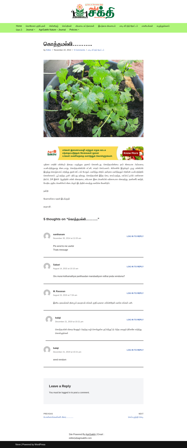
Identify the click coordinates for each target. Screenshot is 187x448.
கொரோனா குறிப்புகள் (35, 26)
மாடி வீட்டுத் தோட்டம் (129, 26)
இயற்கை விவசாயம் (107, 26)
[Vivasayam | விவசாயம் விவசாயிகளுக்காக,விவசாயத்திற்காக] (93, 11)
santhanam (59, 234)
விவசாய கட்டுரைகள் (85, 26)
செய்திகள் (67, 26)
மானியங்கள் (147, 26)
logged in (66, 392)
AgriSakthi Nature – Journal (52, 30)
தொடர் (19, 30)
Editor (48, 50)
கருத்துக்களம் (163, 26)
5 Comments (79, 50)
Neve (18, 444)
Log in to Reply (135, 236)
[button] (34, 29)
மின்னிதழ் (53, 26)
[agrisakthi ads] (94, 159)
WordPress (39, 444)
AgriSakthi (91, 434)
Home (19, 26)
